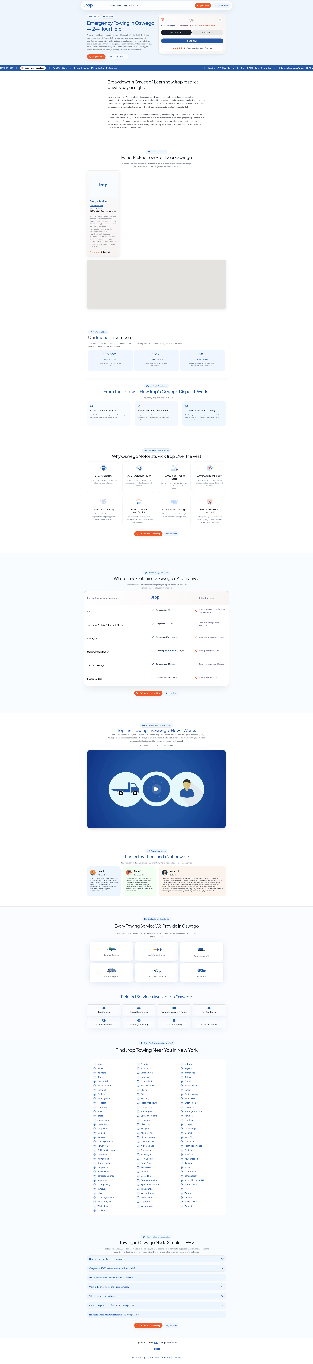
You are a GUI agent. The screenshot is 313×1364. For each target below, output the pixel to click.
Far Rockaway (191, 1094)
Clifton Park (146, 1081)
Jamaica (188, 1116)
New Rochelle (147, 1141)
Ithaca (100, 1116)
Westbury (145, 1201)
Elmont (187, 1090)
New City (188, 1137)
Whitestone (103, 1206)
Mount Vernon (148, 1137)
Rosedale (145, 1171)
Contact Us (133, 5)
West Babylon (104, 1201)
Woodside (189, 1206)
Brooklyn (145, 1077)
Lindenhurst (103, 1124)
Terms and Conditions (159, 1357)
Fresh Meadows (149, 1103)
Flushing (145, 1098)
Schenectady (190, 1176)
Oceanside (146, 1150)
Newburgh (102, 1146)
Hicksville (189, 1107)
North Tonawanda (193, 1146)
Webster (188, 1197)
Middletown (147, 1133)
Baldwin (101, 1068)
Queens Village (104, 1163)
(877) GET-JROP (243, 68)
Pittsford (188, 1154)
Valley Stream (148, 1193)
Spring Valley (103, 1184)
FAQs (119, 5)
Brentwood (189, 1073)
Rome (187, 1167)
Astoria (144, 1064)
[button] (156, 789)
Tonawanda (147, 1189)
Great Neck (190, 1103)
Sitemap (177, 1357)
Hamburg (102, 1107)
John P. (101, 871)
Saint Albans (190, 1171)
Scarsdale (146, 1176)
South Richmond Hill (194, 1180)
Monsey (101, 1137)
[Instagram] (157, 1349)
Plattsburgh (103, 1159)
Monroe (188, 1133)
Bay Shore (146, 1068)
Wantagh (188, 1193)
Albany (100, 1064)
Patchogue (146, 1154)
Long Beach (103, 1128)
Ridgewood (103, 1167)
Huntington (146, 1111)
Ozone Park (103, 1154)
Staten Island (190, 1184)
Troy (186, 1189)
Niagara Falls (147, 1146)
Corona (188, 1081)
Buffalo (187, 1077)
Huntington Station (193, 1111)
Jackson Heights (149, 1116)
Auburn (188, 1064)
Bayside (188, 1068)
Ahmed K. (175, 871)
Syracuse (101, 1189)
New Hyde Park (105, 1141)
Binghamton (147, 1073)
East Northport (191, 1085)
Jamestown (103, 1120)
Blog (125, 5)
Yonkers (101, 1210)
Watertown (146, 1197)
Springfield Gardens (151, 1184)
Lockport (188, 1124)
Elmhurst (101, 1090)
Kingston (145, 1120)
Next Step (192, 41)
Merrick (101, 1133)
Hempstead (146, 1107)
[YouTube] (159, 1349)
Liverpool (145, 1124)
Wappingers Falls (105, 1197)
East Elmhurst (104, 1085)
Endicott (101, 1094)
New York (189, 1141)
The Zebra (207, 612)
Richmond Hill (191, 1163)
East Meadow (147, 1085)
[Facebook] (154, 1349)
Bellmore (101, 1073)
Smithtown (102, 1180)
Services (111, 5)
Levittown (189, 1120)
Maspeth (145, 1128)
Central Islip (103, 1081)
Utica (100, 1193)
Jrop (156, 1342)
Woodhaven (147, 1206)
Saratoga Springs (105, 1176)
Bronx (100, 1077)
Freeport (101, 1103)
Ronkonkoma (103, 1171)
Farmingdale (103, 1098)
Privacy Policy (138, 1357)
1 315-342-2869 (96, 205)
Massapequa (190, 1128)
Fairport (145, 1094)
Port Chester (147, 1159)
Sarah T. (138, 871)
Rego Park (146, 1163)
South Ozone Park (150, 1180)
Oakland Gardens (106, 1150)
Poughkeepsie (191, 1159)
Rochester (146, 1167)
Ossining (188, 1150)
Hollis (100, 1111)
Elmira (144, 1090)
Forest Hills (189, 1098)
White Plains (190, 1201)
